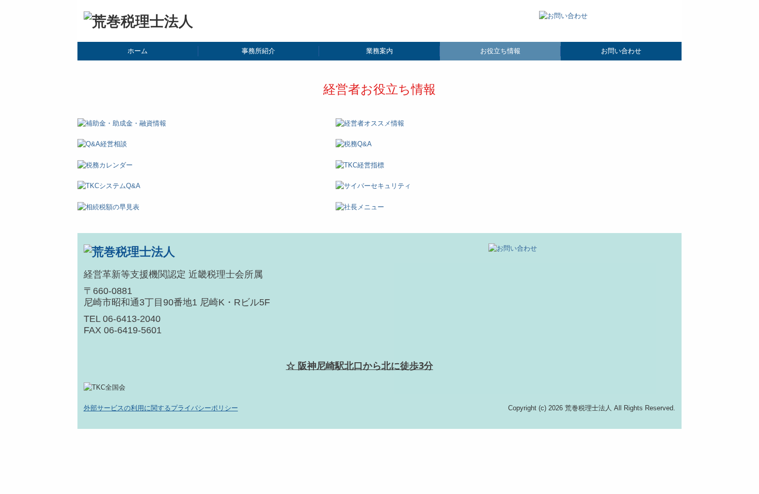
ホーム (138, 51)
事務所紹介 (258, 51)
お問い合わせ (621, 51)
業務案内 (379, 51)
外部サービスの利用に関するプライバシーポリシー (161, 408)
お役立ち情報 (500, 51)
